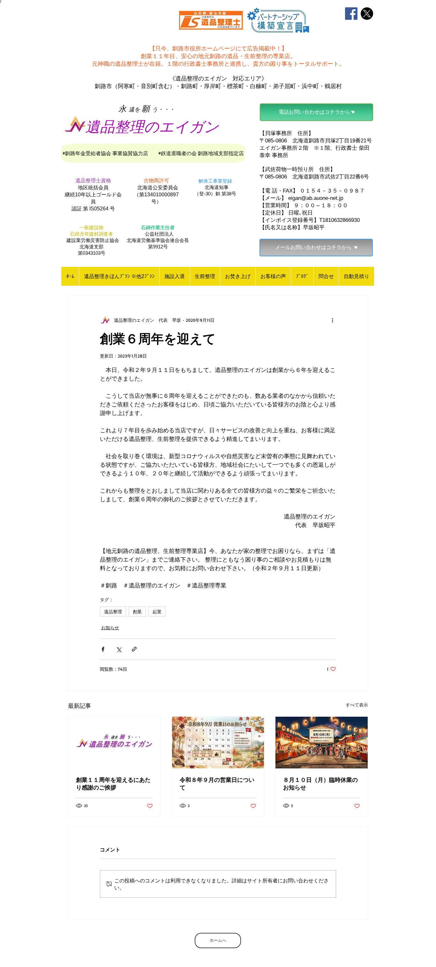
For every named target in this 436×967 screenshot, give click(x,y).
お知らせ (110, 627)
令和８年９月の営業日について (217, 783)
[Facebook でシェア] (103, 649)
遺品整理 (113, 611)
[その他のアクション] (332, 320)
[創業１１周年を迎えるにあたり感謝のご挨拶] (114, 742)
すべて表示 (357, 704)
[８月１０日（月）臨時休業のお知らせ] (321, 742)
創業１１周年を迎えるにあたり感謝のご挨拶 (113, 783)
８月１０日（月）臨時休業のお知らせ (320, 783)
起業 (157, 611)
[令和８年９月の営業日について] (218, 742)
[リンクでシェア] (134, 649)
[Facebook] (351, 13)
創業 (137, 611)
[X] (367, 13)
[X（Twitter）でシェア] (119, 649)
